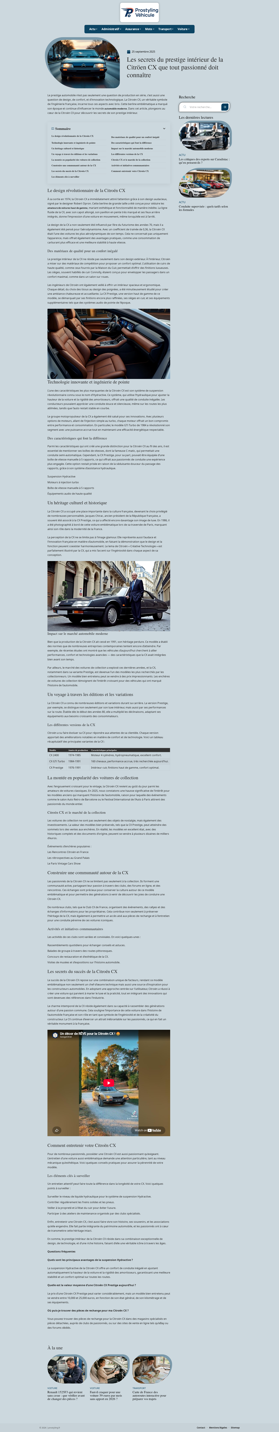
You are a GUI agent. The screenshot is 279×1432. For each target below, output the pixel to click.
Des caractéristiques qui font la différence (131, 142)
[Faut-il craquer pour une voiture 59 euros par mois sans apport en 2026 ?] (109, 1369)
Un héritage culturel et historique (68, 148)
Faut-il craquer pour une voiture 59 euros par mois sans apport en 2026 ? (106, 1395)
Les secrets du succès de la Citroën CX (70, 171)
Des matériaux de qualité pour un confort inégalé (135, 137)
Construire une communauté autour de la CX (74, 165)
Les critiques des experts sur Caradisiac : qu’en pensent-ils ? (204, 160)
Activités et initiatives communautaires (130, 165)
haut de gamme (79, 208)
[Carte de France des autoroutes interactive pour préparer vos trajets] (151, 1369)
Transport (139, 1388)
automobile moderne (115, 108)
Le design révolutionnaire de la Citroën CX (72, 136)
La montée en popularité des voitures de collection (76, 159)
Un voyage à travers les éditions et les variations (75, 154)
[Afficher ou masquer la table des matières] (118, 129)
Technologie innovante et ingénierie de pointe (73, 142)
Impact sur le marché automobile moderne (132, 148)
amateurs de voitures (58, 208)
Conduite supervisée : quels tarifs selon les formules (203, 208)
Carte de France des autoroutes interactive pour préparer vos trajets (149, 1395)
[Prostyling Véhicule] (139, 12)
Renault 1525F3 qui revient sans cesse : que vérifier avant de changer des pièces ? (66, 1395)
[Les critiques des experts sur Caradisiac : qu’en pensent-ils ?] (204, 136)
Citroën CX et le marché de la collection (130, 159)
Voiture (52, 1388)
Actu (182, 155)
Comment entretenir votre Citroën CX (130, 171)
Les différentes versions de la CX (127, 154)
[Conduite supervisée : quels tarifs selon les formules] (204, 183)
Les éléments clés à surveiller (65, 176)
